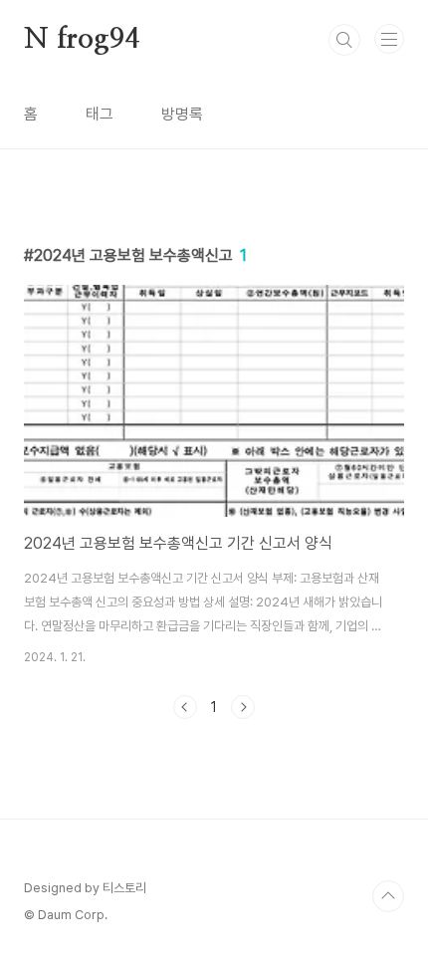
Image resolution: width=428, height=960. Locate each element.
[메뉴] (389, 39)
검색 (344, 40)
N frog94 (81, 40)
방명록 (182, 114)
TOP (388, 896)
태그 (99, 114)
